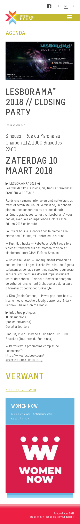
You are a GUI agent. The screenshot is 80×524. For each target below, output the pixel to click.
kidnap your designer (63, 516)
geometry (39, 516)
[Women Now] (40, 459)
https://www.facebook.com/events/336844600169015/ (25, 357)
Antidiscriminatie (42, 414)
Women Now (24, 406)
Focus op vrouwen (15, 125)
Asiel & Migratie (20, 418)
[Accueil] (18, 17)
